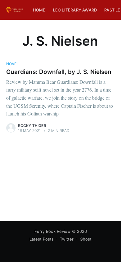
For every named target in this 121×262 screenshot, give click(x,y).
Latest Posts (41, 239)
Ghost (86, 239)
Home (39, 9)
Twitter (67, 239)
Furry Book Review (52, 231)
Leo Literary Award (75, 9)
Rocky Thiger (32, 125)
